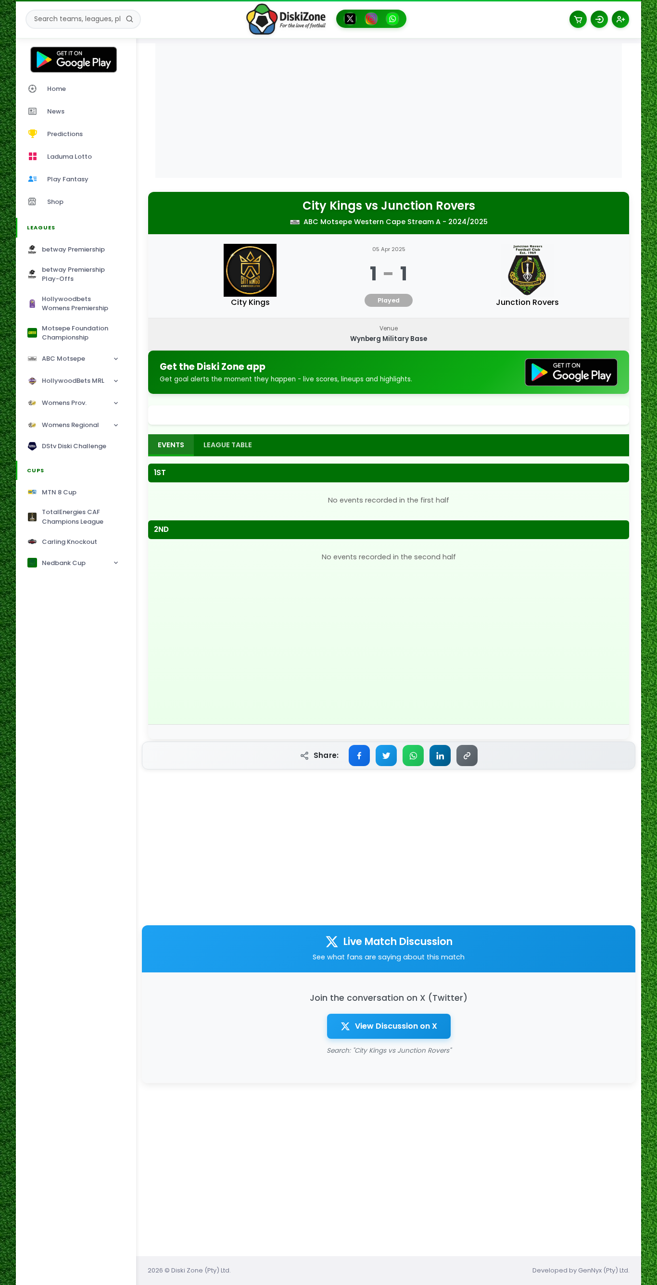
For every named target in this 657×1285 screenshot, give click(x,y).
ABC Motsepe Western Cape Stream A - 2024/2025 (395, 222)
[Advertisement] (388, 110)
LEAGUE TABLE (227, 445)
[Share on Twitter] (386, 755)
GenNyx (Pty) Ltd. (604, 1270)
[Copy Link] (467, 755)
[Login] (599, 19)
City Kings (332, 206)
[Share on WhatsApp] (413, 755)
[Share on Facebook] (359, 755)
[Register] (620, 19)
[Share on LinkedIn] (440, 755)
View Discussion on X (396, 1026)
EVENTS (171, 445)
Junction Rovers (428, 206)
